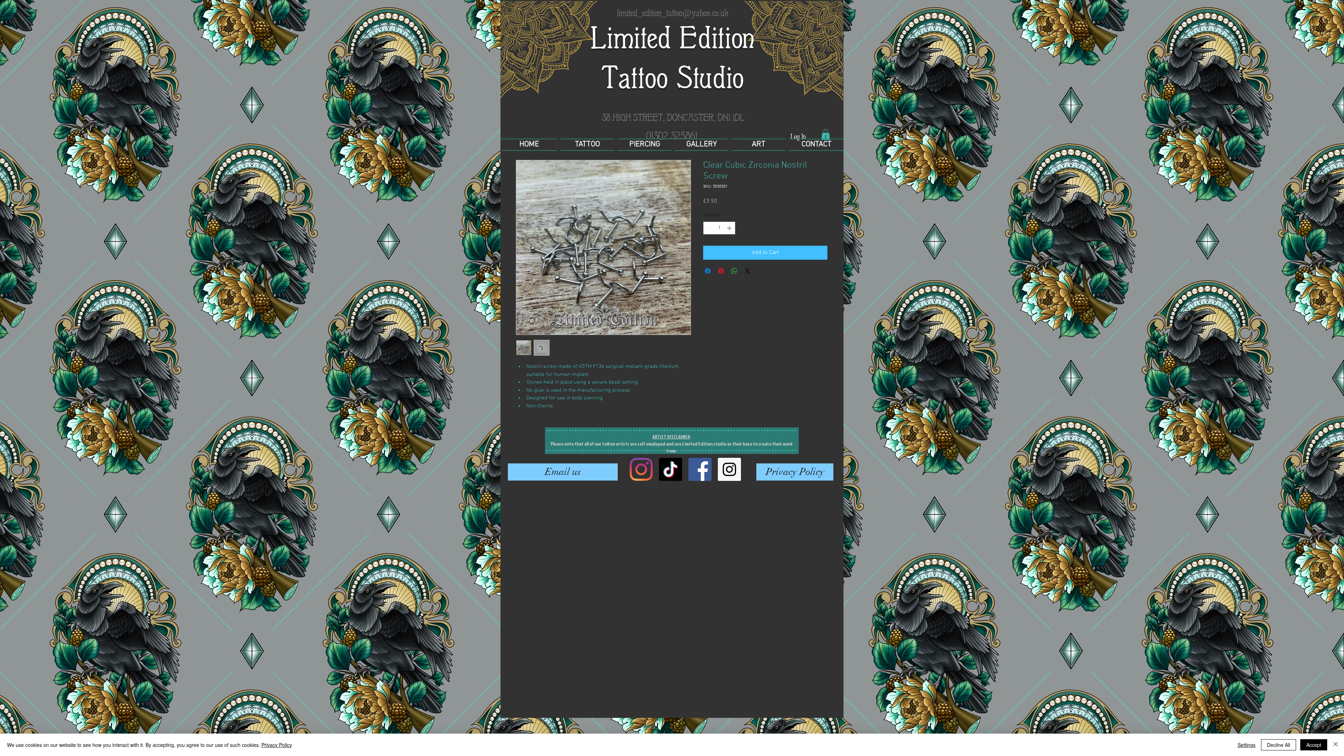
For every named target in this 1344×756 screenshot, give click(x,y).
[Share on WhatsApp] (734, 271)
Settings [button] (1246, 744)
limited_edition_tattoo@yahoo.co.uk (673, 13)
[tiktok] (670, 469)
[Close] (1335, 744)
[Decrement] (708, 228)
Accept (1313, 744)
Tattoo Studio (672, 77)
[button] (825, 134)
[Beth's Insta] (641, 469)
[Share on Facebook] (708, 271)
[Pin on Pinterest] (721, 271)
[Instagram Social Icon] (729, 469)
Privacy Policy (276, 744)
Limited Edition (673, 38)
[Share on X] (747, 271)
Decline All (1278, 744)
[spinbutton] (719, 228)
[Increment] (730, 228)
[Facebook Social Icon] (700, 469)
